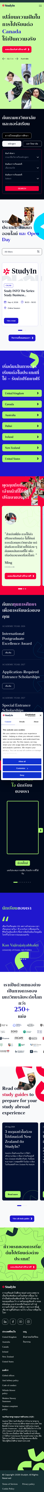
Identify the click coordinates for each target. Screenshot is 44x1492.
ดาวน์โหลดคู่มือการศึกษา (17, 135)
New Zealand (8, 1357)
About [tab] (36, 722)
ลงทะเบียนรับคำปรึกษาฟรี (15, 49)
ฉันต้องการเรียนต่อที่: (13, 164)
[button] (20, 330)
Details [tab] (22, 722)
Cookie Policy (8, 1489)
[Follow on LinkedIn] (5, 1322)
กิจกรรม (27, 1342)
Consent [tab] (8, 722)
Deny (22, 775)
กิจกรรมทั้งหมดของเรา (20, 338)
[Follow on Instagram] (28, 1322)
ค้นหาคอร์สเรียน (30, 1337)
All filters (8, 252)
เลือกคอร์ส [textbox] (10, 167)
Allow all (22, 761)
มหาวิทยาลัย (32, 143)
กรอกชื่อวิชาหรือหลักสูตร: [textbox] (17, 157)
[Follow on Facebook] (13, 1322)
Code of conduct (9, 1385)
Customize (20, 768)
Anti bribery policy (10, 1380)
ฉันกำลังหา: (10, 153)
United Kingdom (9, 1337)
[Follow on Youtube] (21, 1322)
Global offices (8, 1375)
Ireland (5, 1352)
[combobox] (22, 157)
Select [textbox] (8, 178)
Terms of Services (10, 1484)
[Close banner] (40, 715)
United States (8, 1361)
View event (11, 321)
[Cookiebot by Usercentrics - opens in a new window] (26, 715)
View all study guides (21, 1219)
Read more (13, 1194)
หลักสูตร (12, 143)
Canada (5, 1347)
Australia (6, 1342)
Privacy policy (28, 1484)
